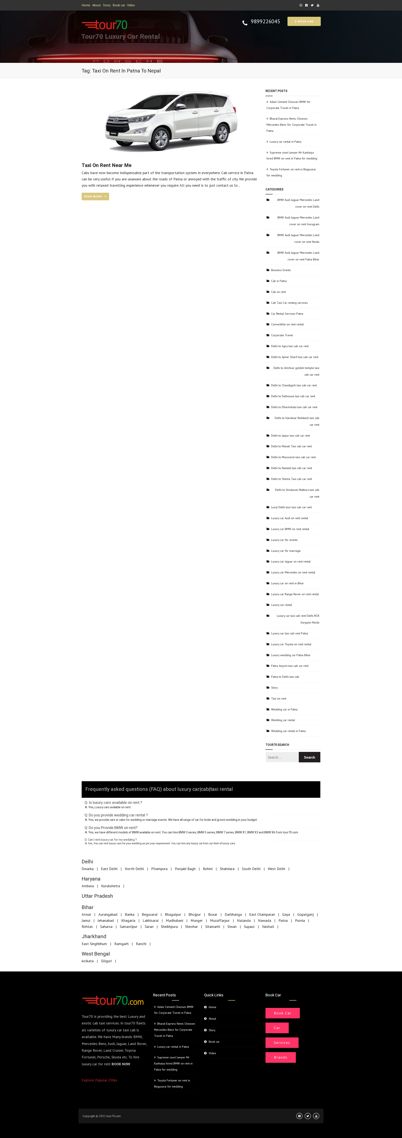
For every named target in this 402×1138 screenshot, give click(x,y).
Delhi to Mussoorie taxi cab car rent (293, 457)
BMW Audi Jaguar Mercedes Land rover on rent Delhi (298, 203)
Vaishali (268, 926)
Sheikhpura (169, 926)
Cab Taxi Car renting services (289, 303)
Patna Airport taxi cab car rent (289, 666)
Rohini (208, 868)
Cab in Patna (279, 281)
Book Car (282, 1013)
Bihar (88, 907)
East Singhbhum (94, 943)
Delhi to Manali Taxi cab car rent (291, 446)
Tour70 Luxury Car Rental (120, 36)
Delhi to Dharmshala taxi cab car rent (294, 407)
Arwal (86, 914)
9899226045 (265, 21)
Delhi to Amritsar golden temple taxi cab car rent (296, 371)
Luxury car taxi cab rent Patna (289, 633)
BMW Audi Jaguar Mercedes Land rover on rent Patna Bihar (298, 256)
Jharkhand (94, 936)
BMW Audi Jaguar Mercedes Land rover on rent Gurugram (298, 221)
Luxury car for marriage (286, 551)
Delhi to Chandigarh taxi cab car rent (294, 385)
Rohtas (87, 926)
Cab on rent (278, 292)
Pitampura (159, 868)
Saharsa (106, 926)
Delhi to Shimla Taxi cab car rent (291, 479)
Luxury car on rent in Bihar (287, 583)
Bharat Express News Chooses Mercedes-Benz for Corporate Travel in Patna (292, 125)
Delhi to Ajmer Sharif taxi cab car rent (294, 357)
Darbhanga (233, 914)
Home (86, 5)
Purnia (300, 920)
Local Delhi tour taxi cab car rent (291, 507)
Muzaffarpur (220, 920)
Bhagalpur (173, 914)
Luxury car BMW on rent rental (290, 529)
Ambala (88, 885)
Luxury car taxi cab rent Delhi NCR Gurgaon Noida (298, 619)
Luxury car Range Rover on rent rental (295, 594)
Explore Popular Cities (99, 1080)
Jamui (86, 920)
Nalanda (244, 920)
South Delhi (251, 868)
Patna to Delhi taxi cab (285, 677)
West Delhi (276, 868)
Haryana (91, 879)
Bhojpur (194, 914)
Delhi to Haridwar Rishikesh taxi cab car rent (297, 421)
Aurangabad (107, 914)
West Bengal (96, 954)
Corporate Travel (282, 335)
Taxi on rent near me (106, 165)
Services (282, 1042)
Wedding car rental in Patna (288, 731)
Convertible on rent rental (287, 324)
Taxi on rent (278, 698)
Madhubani (174, 920)
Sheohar (191, 926)
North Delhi (134, 868)
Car (277, 1027)
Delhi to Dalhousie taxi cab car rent (293, 396)
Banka (129, 914)
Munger (197, 920)
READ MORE (93, 196)
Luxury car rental (281, 605)
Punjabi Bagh (185, 868)
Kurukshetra (110, 885)
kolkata (88, 960)
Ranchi (141, 943)
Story (107, 5)
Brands (280, 1057)
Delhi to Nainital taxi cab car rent (291, 468)
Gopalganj (305, 914)
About (96, 5)
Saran (149, 926)
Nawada (264, 920)
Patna (283, 920)
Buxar (212, 914)
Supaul (249, 926)
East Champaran (262, 914)
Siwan (232, 926)
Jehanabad (106, 920)
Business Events (281, 270)
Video (131, 5)
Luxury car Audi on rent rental (289, 518)
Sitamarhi (212, 926)
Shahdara (227, 868)
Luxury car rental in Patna (285, 142)
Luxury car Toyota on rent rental (291, 644)
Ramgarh (121, 943)
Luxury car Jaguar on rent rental (291, 561)
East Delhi (109, 868)
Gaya (286, 914)
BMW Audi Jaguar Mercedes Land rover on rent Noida (298, 238)
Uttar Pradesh (97, 896)
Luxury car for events (284, 540)
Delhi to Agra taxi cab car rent (290, 346)
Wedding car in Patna (284, 709)
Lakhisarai (150, 920)
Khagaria (128, 920)
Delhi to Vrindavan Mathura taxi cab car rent (297, 493)
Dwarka (88, 868)
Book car (119, 5)
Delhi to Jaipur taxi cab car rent (290, 435)
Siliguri (106, 960)
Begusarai (149, 914)
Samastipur (128, 926)
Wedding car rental (283, 720)
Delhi (87, 861)
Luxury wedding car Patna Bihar (291, 655)
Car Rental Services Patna (287, 314)
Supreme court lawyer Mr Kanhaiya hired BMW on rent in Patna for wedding (173, 1063)
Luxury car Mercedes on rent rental (293, 572)
